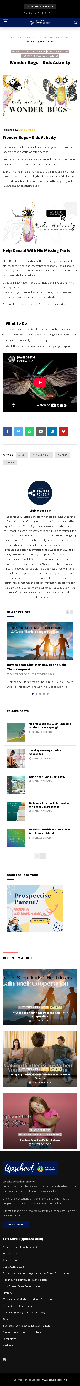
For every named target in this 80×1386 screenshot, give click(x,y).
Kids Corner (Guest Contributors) (40, 56)
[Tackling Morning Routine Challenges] (16, 758)
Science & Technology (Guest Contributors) (27, 1326)
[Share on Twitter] (18, 431)
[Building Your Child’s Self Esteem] (40, 1121)
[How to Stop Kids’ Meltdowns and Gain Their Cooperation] (40, 641)
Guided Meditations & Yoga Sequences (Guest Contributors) (36, 1273)
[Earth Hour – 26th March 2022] (16, 785)
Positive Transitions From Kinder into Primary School (49, 831)
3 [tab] (40, 694)
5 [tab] (48, 694)
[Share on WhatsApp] (29, 431)
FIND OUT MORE (15, 1224)
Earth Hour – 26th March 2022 (47, 776)
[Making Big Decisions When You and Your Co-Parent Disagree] (40, 1059)
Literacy (7, 1293)
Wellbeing (56, 1007)
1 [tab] (33, 694)
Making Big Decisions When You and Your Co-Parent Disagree (40, 1076)
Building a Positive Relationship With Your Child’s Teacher (49, 804)
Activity (22, 455)
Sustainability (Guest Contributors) (22, 1332)
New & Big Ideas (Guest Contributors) (24, 1312)
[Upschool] (40, 22)
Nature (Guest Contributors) (18, 1306)
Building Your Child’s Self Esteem (40, 13)
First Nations (10, 1253)
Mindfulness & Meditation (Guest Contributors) (29, 1299)
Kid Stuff (10, 462)
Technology (9, 1339)
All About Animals (41, 455)
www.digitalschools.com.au (55, 1380)
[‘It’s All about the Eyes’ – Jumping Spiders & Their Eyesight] (16, 732)
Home (9, 37)
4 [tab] (44, 694)
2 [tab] (36, 694)
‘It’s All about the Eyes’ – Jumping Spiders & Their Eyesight (50, 725)
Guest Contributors (26, 37)
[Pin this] (63, 431)
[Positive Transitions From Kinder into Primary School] (16, 838)
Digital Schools (26, 130)
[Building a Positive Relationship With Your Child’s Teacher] (16, 811)
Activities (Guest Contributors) (54, 37)
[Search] (75, 22)
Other (45, 1007)
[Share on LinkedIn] (52, 431)
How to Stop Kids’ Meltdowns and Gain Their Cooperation (40, 1014)
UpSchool (8, 1211)
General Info (10, 1260)
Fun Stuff (62, 455)
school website (12, 535)
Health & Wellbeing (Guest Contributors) (40, 1134)
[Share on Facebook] (7, 431)
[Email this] (41, 431)
